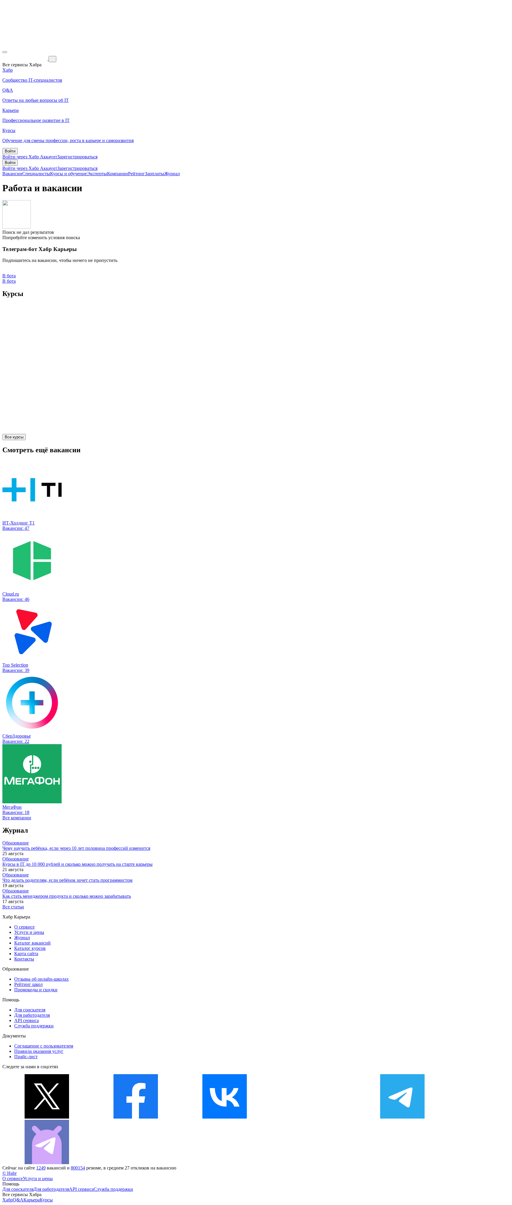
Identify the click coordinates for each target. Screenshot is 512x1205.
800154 (78, 1167)
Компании (117, 173)
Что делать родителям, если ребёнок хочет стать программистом (67, 880)
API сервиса (26, 1020)
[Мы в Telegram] (402, 1116)
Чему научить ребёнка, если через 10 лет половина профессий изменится (76, 848)
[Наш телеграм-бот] (46, 1162)
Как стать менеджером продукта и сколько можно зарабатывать (66, 896)
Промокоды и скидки (35, 989)
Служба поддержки (34, 1025)
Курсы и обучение (68, 173)
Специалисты (36, 173)
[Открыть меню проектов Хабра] (4, 52)
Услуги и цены (29, 932)
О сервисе (24, 926)
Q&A (18, 1199)
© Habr (9, 1173)
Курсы (46, 1199)
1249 (41, 1167)
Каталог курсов (30, 948)
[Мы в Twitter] (46, 1116)
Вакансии (12, 173)
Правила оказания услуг (38, 1051)
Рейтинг (136, 173)
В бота (9, 281)
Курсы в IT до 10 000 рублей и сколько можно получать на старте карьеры (77, 864)
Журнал (172, 173)
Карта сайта (26, 953)
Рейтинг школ (28, 984)
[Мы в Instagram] (313, 1116)
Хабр (7, 1199)
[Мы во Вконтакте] (224, 1116)
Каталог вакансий (32, 942)
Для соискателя (29, 1009)
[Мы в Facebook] (135, 1116)
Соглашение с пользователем (43, 1045)
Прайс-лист (26, 1056)
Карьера (31, 1199)
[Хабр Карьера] (25, 58)
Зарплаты (154, 173)
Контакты (24, 958)
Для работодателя (32, 1015)
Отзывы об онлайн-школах (41, 979)
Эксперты (97, 173)
